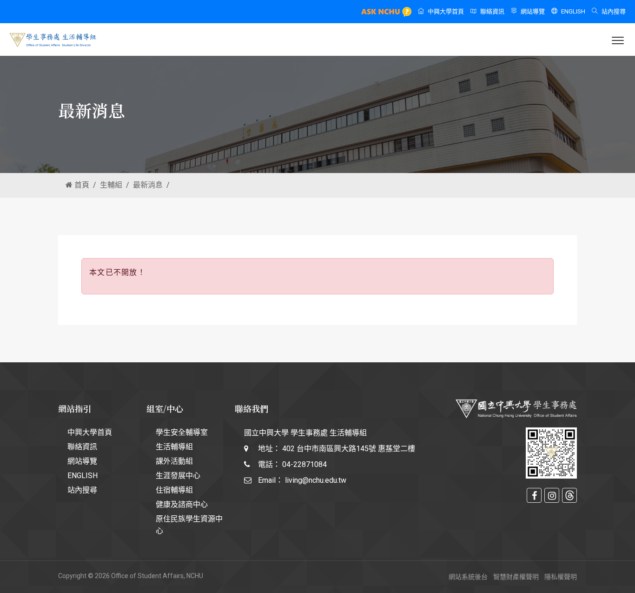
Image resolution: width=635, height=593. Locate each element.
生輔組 (111, 184)
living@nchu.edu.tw (315, 480)
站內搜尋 (614, 11)
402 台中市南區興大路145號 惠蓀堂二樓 (348, 448)
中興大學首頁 (446, 11)
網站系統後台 (468, 576)
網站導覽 (533, 11)
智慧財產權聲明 (516, 576)
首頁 (81, 184)
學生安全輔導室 (182, 432)
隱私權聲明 (560, 576)
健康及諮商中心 (182, 504)
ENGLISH (573, 11)
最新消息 (148, 184)
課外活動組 (174, 461)
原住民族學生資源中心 (189, 524)
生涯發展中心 (178, 475)
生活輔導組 (174, 446)
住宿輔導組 (174, 490)
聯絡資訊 (492, 11)
